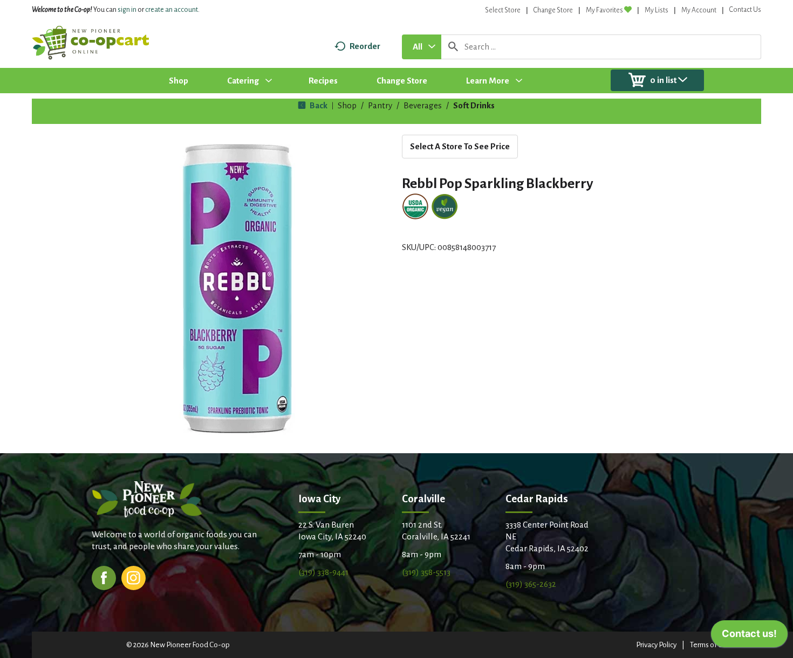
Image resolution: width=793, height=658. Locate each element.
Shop (347, 105)
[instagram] (133, 576)
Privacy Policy (656, 645)
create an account (171, 9)
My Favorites (604, 10)
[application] (749, 636)
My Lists (656, 10)
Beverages (423, 105)
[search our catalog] (453, 46)
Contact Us (745, 9)
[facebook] (104, 576)
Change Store (553, 10)
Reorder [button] (365, 46)
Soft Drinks (474, 105)
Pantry (380, 105)
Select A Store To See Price (460, 146)
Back (317, 105)
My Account (698, 10)
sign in (127, 9)
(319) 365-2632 (530, 583)
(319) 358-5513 (426, 572)
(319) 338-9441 (323, 572)
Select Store (503, 10)
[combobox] (421, 46)
